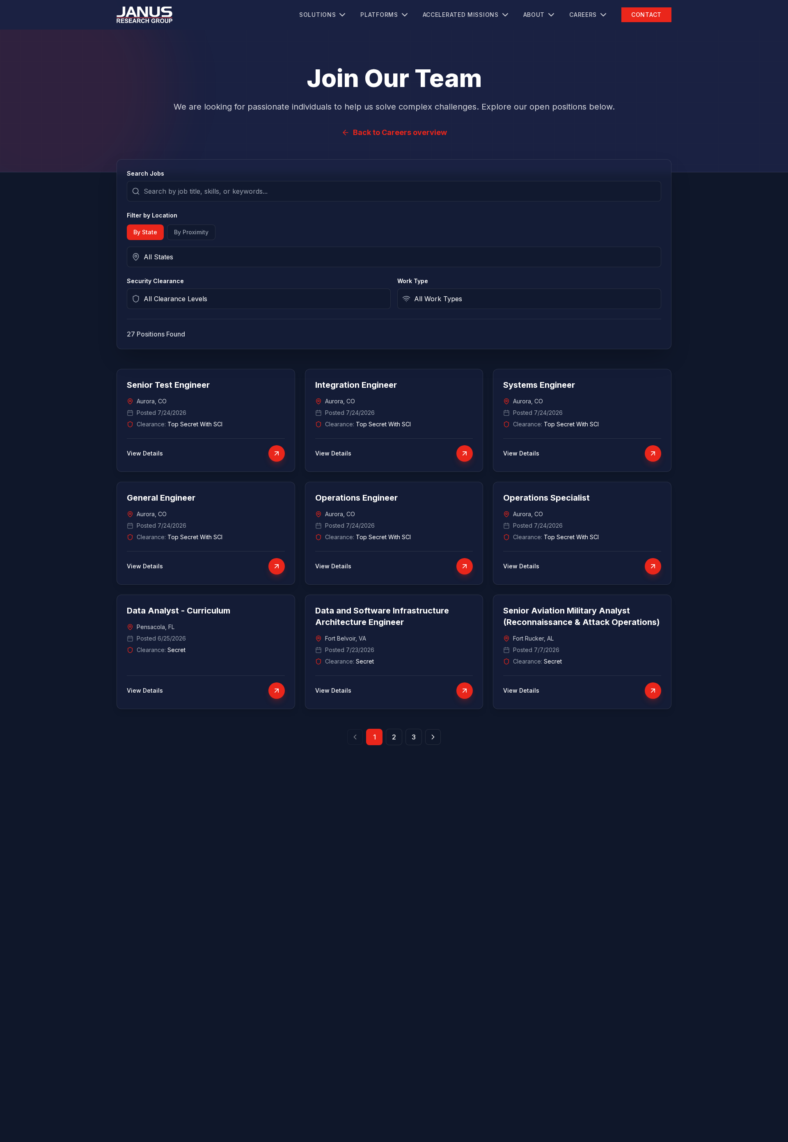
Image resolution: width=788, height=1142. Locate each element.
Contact (646, 14)
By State (145, 232)
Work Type (412, 280)
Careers (583, 14)
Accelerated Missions (461, 14)
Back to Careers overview (400, 132)
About (534, 14)
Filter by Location (152, 215)
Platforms (379, 14)
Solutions (317, 14)
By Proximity (191, 232)
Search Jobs (145, 173)
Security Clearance (155, 280)
